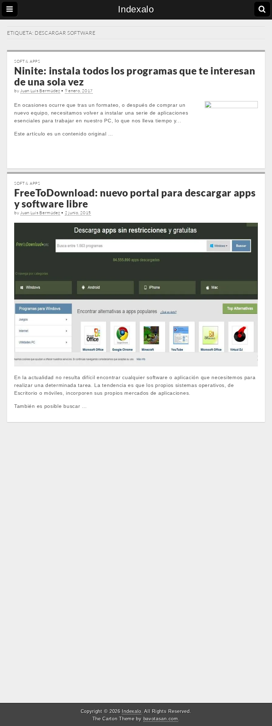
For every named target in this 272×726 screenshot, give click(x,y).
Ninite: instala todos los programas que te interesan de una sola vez (134, 76)
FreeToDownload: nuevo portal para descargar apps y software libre (135, 198)
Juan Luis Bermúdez (40, 90)
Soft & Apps (27, 61)
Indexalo (136, 9)
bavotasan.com (160, 718)
